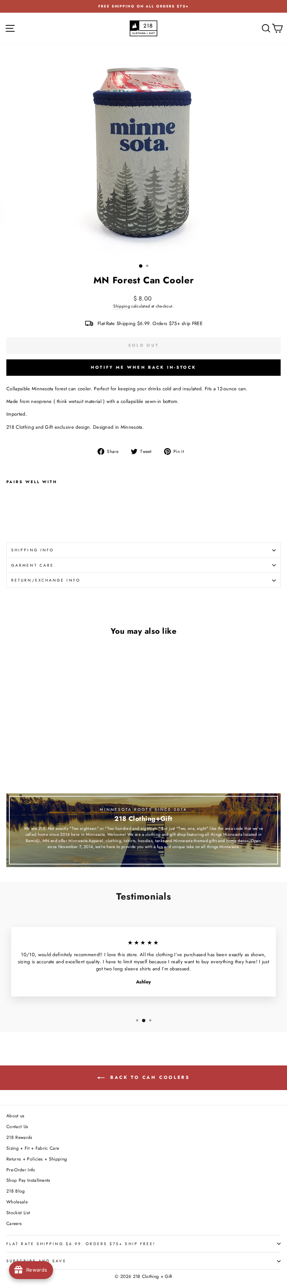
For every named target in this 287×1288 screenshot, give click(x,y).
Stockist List (18, 1212)
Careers (14, 1223)
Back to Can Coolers (149, 1077)
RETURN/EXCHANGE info (45, 580)
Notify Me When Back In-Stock (143, 367)
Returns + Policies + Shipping (36, 1159)
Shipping (121, 306)
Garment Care (32, 565)
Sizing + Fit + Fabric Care (32, 1148)
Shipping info (32, 550)
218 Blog (15, 1191)
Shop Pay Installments (28, 1180)
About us (15, 1115)
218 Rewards (19, 1137)
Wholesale (17, 1202)
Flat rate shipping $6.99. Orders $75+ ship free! (80, 1244)
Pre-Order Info (21, 1169)
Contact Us (17, 1126)
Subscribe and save (36, 1261)
